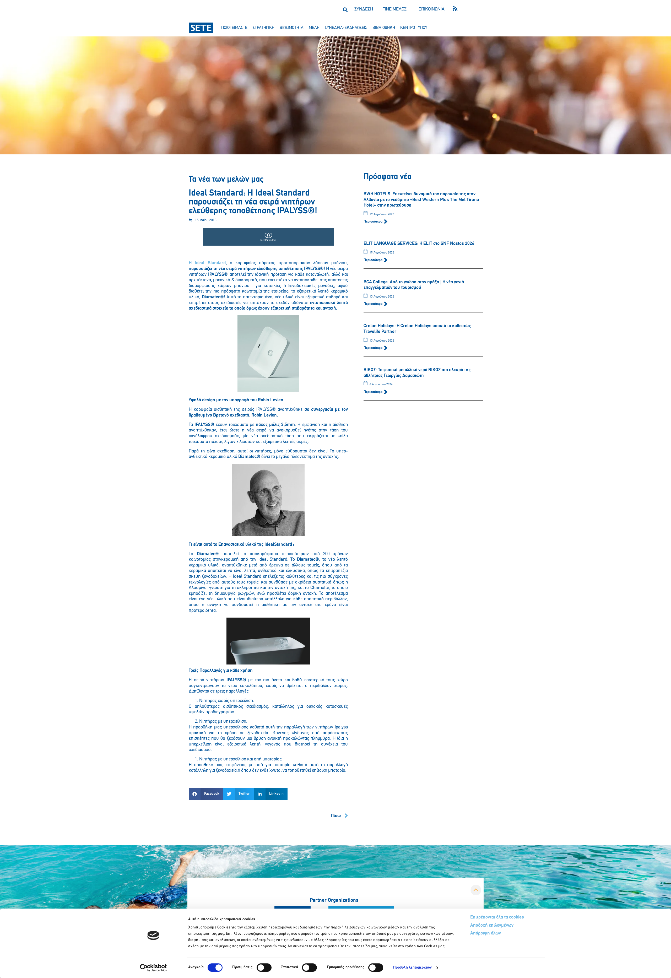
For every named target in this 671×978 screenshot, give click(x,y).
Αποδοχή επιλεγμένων (491, 925)
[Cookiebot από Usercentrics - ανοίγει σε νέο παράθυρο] (153, 968)
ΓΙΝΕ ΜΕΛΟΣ (394, 9)
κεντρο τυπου (413, 28)
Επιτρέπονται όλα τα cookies (497, 917)
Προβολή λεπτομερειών (412, 968)
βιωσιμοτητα (292, 28)
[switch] (264, 967)
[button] (345, 9)
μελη (314, 28)
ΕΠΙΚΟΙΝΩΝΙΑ (432, 9)
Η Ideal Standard (207, 263)
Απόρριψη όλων (485, 933)
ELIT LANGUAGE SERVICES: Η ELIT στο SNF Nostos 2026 (419, 243)
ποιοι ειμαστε (234, 28)
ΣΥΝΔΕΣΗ (363, 9)
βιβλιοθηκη (383, 28)
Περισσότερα (373, 222)
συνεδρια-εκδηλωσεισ (346, 28)
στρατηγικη (263, 28)
